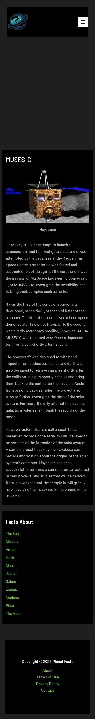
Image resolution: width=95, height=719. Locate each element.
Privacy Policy (47, 684)
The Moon (14, 613)
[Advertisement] (47, 94)
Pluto (10, 605)
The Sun (12, 534)
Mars (10, 565)
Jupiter (11, 573)
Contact (47, 690)
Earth (10, 558)
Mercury (12, 542)
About (47, 670)
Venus (10, 550)
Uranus (11, 589)
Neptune (12, 597)
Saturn (11, 581)
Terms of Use (47, 677)
